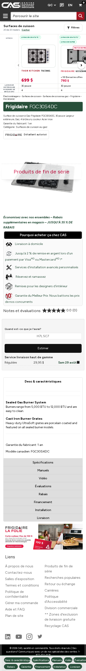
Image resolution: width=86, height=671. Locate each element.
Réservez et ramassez (30, 277)
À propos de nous (19, 566)
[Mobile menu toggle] (5, 16)
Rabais (43, 494)
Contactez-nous (18, 572)
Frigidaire (75, 96)
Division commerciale (61, 608)
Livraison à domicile (29, 244)
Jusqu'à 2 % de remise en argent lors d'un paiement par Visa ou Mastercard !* (39, 256)
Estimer (43, 348)
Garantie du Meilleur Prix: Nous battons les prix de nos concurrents (42, 299)
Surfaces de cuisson (31, 96)
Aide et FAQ (15, 609)
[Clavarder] (61, 5)
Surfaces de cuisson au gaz (55, 96)
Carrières (52, 590)
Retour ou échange (60, 584)
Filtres (75, 27)
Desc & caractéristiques (43, 381)
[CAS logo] (22, 5)
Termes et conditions (22, 585)
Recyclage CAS (57, 626)
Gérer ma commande (21, 603)
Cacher (26, 29)
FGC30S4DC (9, 99)
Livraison (43, 518)
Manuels (43, 470)
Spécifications (43, 462)
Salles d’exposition (19, 579)
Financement (43, 502)
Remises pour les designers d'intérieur (41, 286)
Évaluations (43, 486)
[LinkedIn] (8, 638)
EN (70, 5)
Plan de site (14, 616)
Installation (43, 510)
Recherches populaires (62, 577)
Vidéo (43, 478)
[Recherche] (80, 16)
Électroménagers (11, 96)
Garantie (26, 666)
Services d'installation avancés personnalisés (46, 267)
